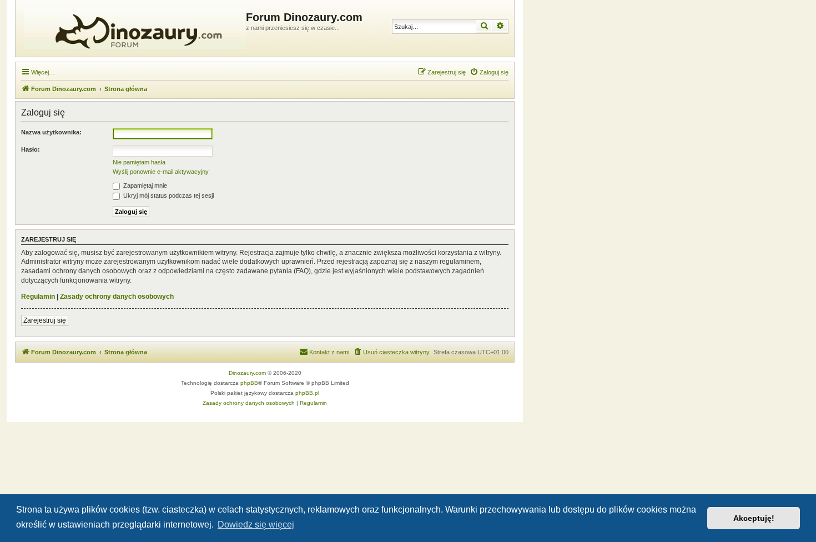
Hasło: (30, 149)
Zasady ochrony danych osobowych (117, 296)
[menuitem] (489, 72)
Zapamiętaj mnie (144, 185)
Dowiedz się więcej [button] (256, 524)
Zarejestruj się (44, 320)
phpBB (249, 383)
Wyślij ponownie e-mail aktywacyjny (161, 171)
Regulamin (38, 296)
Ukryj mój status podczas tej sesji (168, 195)
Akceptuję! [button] (753, 518)
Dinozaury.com (247, 373)
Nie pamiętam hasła (139, 162)
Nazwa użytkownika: (51, 132)
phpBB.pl (307, 393)
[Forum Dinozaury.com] (132, 28)
